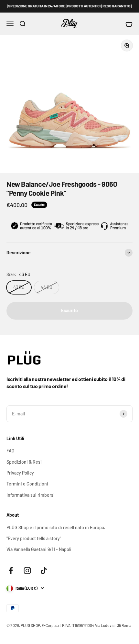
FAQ (10, 450)
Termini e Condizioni (27, 483)
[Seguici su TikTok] (43, 570)
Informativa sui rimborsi (30, 495)
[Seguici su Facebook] (10, 570)
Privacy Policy (20, 473)
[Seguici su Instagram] (27, 570)
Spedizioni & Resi (24, 462)
